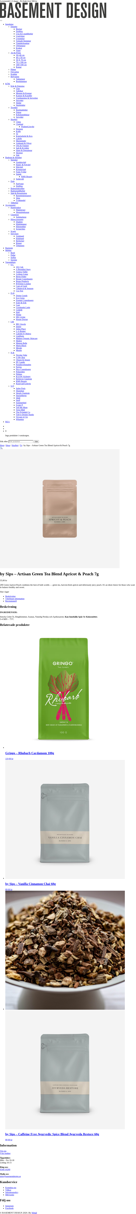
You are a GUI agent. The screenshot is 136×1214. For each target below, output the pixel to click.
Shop (8, 445)
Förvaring (15, 72)
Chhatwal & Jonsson (24, 288)
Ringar (19, 243)
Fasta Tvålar (21, 172)
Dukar (18, 112)
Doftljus (19, 31)
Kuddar (14, 74)
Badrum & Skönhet (13, 157)
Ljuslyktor (20, 36)
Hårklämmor (21, 224)
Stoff (18, 400)
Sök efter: (4, 441)
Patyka (19, 367)
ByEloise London (23, 284)
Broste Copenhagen (24, 279)
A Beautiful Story (23, 269)
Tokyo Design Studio (25, 414)
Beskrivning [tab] (10, 596)
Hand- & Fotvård (23, 165)
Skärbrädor (20, 105)
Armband (20, 236)
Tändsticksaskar (22, 43)
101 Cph (19, 267)
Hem (2, 445)
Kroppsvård (21, 169)
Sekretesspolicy (11, 1192)
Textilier (14, 107)
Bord (13, 253)
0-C (12, 265)
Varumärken (10, 262)
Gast (18, 305)
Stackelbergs (21, 395)
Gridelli (19, 310)
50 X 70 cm (21, 60)
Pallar (13, 255)
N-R (12, 353)
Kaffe (18, 131)
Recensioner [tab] (11, 601)
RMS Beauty (26, 176)
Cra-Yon (19, 291)
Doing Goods (21, 295)
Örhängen (20, 245)
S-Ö (12, 386)
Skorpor (19, 153)
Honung (19, 129)
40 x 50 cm (20, 57)
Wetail (34, 1213)
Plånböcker (20, 210)
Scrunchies (20, 229)
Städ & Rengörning (19, 193)
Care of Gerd (21, 286)
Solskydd (20, 179)
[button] (1, 448)
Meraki (19, 348)
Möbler (8, 250)
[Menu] (1, 20)
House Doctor (22, 319)
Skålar (18, 103)
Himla (18, 315)
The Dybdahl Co (23, 412)
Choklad (19, 124)
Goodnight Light (23, 307)
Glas (18, 88)
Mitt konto (9, 1195)
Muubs (19, 350)
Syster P (19, 405)
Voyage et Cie (22, 417)
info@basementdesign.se (10, 1176)
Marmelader (21, 141)
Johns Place (21, 329)
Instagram (9, 1206)
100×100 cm (21, 65)
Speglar (14, 260)
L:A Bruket (21, 331)
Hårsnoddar (21, 226)
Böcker (19, 29)
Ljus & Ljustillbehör (24, 34)
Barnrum (9, 248)
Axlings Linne (22, 274)
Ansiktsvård (21, 162)
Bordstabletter (22, 110)
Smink (18, 174)
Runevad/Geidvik (23, 384)
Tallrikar (19, 91)
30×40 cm (20, 55)
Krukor (19, 48)
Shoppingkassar (22, 212)
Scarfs (13, 231)
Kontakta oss (10, 1187)
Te (17, 134)
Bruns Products (22, 281)
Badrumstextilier (17, 188)
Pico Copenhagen (23, 369)
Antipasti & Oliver (23, 143)
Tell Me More (21, 407)
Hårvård (19, 167)
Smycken (14, 234)
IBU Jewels (21, 324)
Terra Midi (20, 410)
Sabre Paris (20, 388)
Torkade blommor (23, 41)
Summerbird (21, 403)
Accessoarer (10, 205)
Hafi (18, 312)
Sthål (18, 398)
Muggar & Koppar (24, 93)
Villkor (8, 1190)
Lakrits (19, 138)
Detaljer (14, 27)
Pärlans (19, 374)
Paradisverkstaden (23, 364)
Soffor (13, 257)
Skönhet (14, 160)
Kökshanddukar (22, 115)
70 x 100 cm (21, 62)
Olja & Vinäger (22, 146)
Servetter (19, 100)
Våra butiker (5, 1153)
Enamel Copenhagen (24, 300)
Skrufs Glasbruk (23, 393)
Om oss (3, 1151)
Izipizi (18, 326)
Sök (36, 442)
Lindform (20, 336)
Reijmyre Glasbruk (24, 379)
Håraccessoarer (17, 219)
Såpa (18, 198)
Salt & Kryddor (22, 148)
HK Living (20, 317)
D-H (12, 293)
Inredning (9, 24)
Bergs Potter (21, 276)
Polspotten (20, 372)
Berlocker (20, 241)
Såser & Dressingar (24, 150)
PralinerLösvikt (27, 126)
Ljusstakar (20, 38)
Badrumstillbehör (18, 191)
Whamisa (20, 419)
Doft (12, 181)
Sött (17, 155)
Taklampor (20, 79)
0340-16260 (5, 1169)
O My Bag (20, 357)
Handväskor (16, 207)
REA (7, 422)
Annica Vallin (21, 272)
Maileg (19, 341)
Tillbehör (14, 203)
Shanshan (20, 391)
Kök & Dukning (17, 86)
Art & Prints (16, 53)
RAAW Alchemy (23, 376)
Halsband (20, 238)
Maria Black (21, 345)
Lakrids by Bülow (23, 334)
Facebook (9, 1208)
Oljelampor (20, 46)
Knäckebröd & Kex (24, 136)
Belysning (15, 77)
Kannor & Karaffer (24, 96)
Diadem (19, 222)
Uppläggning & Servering (27, 98)
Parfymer (20, 184)
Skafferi (14, 119)
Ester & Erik (21, 303)
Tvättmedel (20, 200)
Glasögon (15, 215)
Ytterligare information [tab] (14, 599)
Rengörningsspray (23, 196)
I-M (12, 322)
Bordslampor (21, 81)
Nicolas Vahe (21, 355)
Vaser (18, 50)
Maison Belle (21, 343)
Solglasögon (21, 217)
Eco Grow (20, 298)
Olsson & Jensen (23, 360)
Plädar (13, 69)
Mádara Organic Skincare (26, 338)
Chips (18, 122)
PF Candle (20, 362)
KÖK (7, 84)
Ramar (19, 67)
